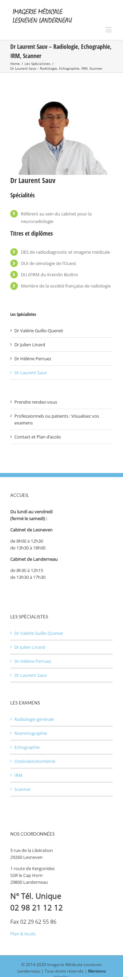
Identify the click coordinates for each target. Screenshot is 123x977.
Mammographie (30, 733)
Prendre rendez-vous (35, 402)
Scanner (22, 789)
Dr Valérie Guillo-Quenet (38, 330)
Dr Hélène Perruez (32, 358)
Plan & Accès (23, 934)
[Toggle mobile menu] (109, 29)
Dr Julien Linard (29, 344)
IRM (18, 775)
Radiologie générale (34, 719)
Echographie (27, 747)
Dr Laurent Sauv (30, 372)
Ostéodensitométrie (34, 761)
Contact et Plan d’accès (37, 437)
